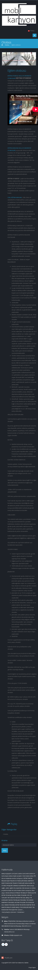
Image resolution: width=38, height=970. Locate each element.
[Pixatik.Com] (19, 957)
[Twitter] (3, 944)
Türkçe (32, 30)
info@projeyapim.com (15, 935)
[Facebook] (6, 944)
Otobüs (5, 834)
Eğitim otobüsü (17, 70)
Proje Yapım (32, 967)
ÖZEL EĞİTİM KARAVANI (15, 197)
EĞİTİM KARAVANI (13, 148)
